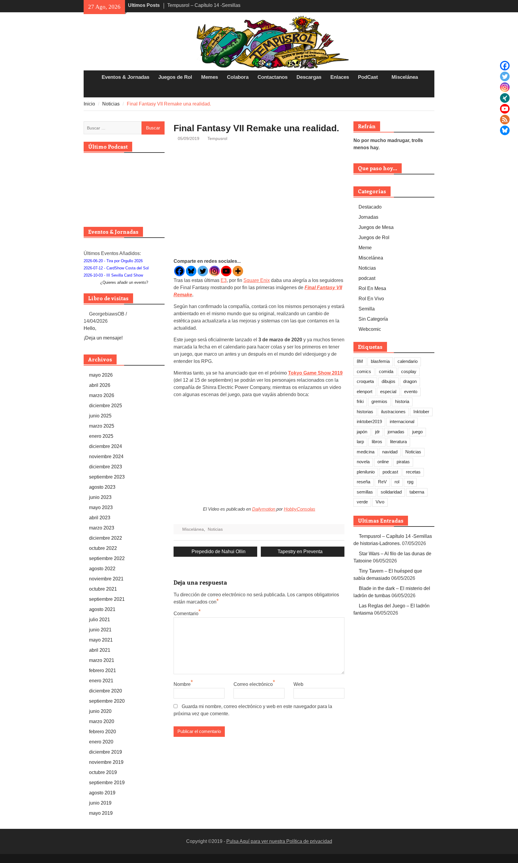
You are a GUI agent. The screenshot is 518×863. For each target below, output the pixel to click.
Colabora (238, 77)
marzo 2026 (101, 395)
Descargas (308, 77)
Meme (365, 247)
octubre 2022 (103, 548)
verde (362, 501)
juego (417, 431)
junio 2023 (100, 497)
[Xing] (505, 98)
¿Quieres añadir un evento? (124, 282)
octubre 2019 (103, 772)
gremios (379, 401)
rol (396, 481)
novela (363, 461)
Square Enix (256, 280)
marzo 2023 (101, 527)
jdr (377, 431)
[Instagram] (505, 87)
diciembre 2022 (105, 538)
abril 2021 (99, 650)
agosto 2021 (102, 609)
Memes (209, 77)
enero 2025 (101, 436)
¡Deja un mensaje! (103, 337)
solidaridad (391, 491)
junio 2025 (100, 415)
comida (386, 371)
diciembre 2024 (105, 446)
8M (360, 361)
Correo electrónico (253, 684)
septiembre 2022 (107, 558)
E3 (224, 280)
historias (365, 411)
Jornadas (368, 217)
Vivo (380, 501)
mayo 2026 (101, 375)
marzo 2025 (101, 426)
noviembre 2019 (106, 762)
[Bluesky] (505, 130)
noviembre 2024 (106, 456)
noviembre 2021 (106, 578)
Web (298, 684)
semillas (365, 491)
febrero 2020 (102, 731)
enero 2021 (101, 680)
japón (362, 431)
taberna (416, 491)
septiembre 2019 (107, 782)
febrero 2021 (102, 670)
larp (360, 441)
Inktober (421, 411)
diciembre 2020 (105, 690)
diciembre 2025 (105, 405)
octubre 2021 (103, 589)
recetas (413, 471)
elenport (364, 391)
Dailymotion (264, 509)
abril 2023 (99, 517)
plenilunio (366, 471)
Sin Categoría (373, 319)
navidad (389, 451)
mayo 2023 (101, 507)
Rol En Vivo (371, 298)
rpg (410, 481)
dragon (410, 381)
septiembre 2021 (107, 599)
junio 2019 (100, 802)
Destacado (370, 206)
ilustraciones (393, 411)
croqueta (365, 381)
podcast (367, 278)
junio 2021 (100, 629)
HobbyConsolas (299, 509)
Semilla (367, 308)
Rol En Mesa (372, 288)
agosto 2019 (102, 792)
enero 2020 (101, 741)
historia (402, 401)
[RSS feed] (505, 119)
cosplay (408, 371)
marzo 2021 (101, 660)
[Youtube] (226, 271)
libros (377, 441)
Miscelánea (404, 77)
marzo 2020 (101, 721)
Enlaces (339, 77)
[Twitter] (505, 76)
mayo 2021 (101, 639)
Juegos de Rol (175, 77)
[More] (238, 271)
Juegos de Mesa (376, 227)
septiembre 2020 (107, 701)
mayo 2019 (101, 813)
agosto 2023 (102, 487)
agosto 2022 (102, 568)
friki (360, 401)
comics (364, 371)
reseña (363, 481)
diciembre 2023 (105, 466)
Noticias (215, 529)
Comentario (186, 613)
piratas (403, 461)
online (383, 461)
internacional (402, 421)
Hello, (90, 328)
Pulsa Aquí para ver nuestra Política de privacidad (279, 841)
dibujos (388, 381)
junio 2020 (100, 711)
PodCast (368, 77)
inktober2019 (369, 421)
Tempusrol (217, 138)
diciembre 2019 (105, 752)
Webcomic (370, 329)
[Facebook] (505, 65)
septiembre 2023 (107, 476)
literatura (398, 441)
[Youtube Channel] (505, 109)
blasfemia (380, 361)
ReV (382, 481)
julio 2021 (99, 619)
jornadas (396, 431)
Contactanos (272, 77)
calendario (407, 361)
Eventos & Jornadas (125, 77)
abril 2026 (99, 385)
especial (388, 391)
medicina (365, 451)
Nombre (182, 684)
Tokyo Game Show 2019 (315, 372)
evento (410, 391)
